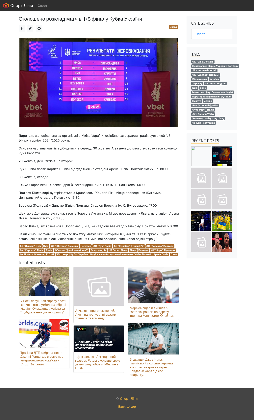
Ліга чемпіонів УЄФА (204, 70)
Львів (49, 250)
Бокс (203, 87)
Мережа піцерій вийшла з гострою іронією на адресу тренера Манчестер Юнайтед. (152, 312)
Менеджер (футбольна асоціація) (212, 92)
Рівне (133, 250)
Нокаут (196, 100)
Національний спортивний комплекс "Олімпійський (120, 254)
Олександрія (98, 250)
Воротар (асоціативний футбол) (211, 96)
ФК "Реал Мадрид (215, 83)
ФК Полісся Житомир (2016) (37, 254)
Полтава (143, 250)
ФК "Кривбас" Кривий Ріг (129, 246)
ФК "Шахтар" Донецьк (64, 246)
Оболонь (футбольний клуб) (71, 250)
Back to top (127, 406)
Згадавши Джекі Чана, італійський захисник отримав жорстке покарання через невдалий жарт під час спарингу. (151, 367)
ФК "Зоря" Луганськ (163, 250)
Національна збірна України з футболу (215, 66)
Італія (210, 109)
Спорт (173, 26)
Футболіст (198, 109)
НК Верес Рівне (118, 250)
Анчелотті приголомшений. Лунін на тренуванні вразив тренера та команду (95, 314)
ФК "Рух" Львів (102, 246)
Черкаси (86, 246)
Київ (45, 246)
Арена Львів (160, 254)
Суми (174, 254)
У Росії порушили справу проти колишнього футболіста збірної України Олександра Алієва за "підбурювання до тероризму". (43, 307)
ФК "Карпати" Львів (31, 250)
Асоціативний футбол (205, 105)
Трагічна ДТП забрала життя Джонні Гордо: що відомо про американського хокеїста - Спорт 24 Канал (41, 358)
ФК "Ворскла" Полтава (159, 246)
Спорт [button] (42, 6)
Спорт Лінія (21, 5)
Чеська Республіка (203, 122)
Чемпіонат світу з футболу (208, 118)
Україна (214, 79)
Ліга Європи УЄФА (203, 114)
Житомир (62, 254)
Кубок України (79, 254)
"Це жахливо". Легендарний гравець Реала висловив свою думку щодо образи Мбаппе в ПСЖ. (97, 362)
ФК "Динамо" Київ (30, 246)
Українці (197, 83)
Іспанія (208, 100)
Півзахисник (199, 79)
